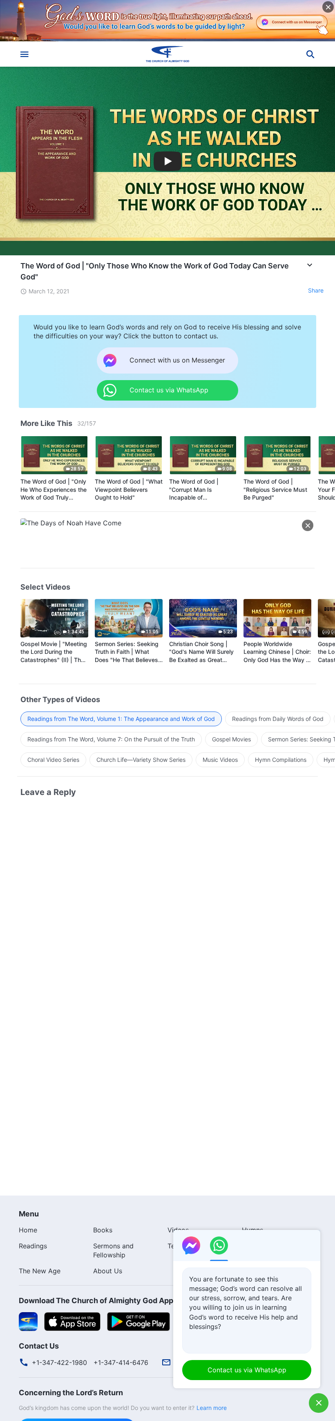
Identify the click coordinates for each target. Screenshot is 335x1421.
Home (28, 1230)
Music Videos (220, 759)
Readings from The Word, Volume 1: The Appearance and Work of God (121, 718)
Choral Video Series (53, 759)
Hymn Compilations (280, 759)
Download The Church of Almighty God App (96, 1300)
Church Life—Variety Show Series (140, 759)
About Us (107, 1271)
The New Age (39, 1271)
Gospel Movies (231, 739)
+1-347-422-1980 (59, 1362)
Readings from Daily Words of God (278, 718)
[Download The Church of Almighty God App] (28, 1321)
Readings (33, 1246)
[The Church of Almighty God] (167, 54)
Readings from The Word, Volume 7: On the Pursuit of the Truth (111, 739)
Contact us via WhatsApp (247, 1370)
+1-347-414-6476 (121, 1362)
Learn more (212, 1407)
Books (102, 1230)
